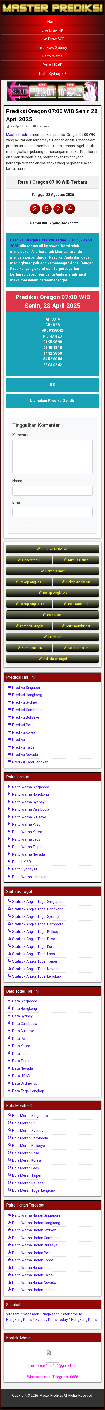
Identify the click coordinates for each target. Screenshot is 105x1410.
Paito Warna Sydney (28, 802)
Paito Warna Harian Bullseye (34, 1245)
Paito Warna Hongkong (30, 794)
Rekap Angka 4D (31, 604)
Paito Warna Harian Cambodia (35, 1238)
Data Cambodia (24, 1024)
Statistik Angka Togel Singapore (37, 901)
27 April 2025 (20, 126)
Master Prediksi (18, 135)
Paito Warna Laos (25, 839)
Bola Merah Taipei (26, 1175)
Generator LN (31, 560)
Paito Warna (52, 56)
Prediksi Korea (23, 732)
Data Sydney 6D (24, 1083)
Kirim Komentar (27, 525)
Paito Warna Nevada (28, 854)
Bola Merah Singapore (29, 1116)
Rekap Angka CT (31, 582)
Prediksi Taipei (23, 747)
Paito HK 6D (52, 65)
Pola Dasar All (77, 604)
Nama (17, 481)
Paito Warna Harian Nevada (33, 1283)
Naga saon (51, 1314)
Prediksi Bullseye (25, 717)
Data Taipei (20, 1061)
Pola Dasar (54, 615)
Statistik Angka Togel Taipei (34, 961)
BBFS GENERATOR (54, 549)
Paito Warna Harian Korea (32, 1260)
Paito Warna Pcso (26, 824)
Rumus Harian (77, 560)
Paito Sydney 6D (52, 73)
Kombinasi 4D (31, 648)
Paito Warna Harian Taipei (32, 1275)
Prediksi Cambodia (26, 710)
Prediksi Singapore (26, 688)
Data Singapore (24, 1001)
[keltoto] (52, 92)
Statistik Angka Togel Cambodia (37, 924)
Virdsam (13, 1314)
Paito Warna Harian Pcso (31, 1253)
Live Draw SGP (53, 39)
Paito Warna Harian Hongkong (35, 1223)
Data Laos (19, 1054)
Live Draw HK (52, 30)
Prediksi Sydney (24, 702)
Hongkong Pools (84, 1320)
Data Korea (20, 1046)
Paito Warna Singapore (30, 787)
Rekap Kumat (55, 571)
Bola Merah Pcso (25, 1153)
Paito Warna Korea (26, 832)
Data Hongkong (24, 1009)
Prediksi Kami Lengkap (29, 762)
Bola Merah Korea (26, 1160)
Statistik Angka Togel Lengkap (36, 976)
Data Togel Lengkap (27, 1091)
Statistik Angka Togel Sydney (35, 916)
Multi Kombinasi (77, 626)
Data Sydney (22, 1016)
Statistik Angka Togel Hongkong (37, 909)
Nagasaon (31, 1314)
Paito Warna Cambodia (30, 809)
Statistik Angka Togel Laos (33, 954)
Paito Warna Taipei (26, 847)
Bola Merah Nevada (27, 1183)
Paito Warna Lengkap (28, 877)
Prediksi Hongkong (26, 695)
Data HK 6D (20, 1076)
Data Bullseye (22, 1031)
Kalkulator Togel (55, 659)
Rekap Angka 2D (54, 593)
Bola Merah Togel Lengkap (33, 1190)
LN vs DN (55, 637)
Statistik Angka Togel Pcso (33, 939)
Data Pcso (20, 1039)
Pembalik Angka (31, 626)
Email (16, 502)
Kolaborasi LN (78, 648)
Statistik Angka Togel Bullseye (36, 931)
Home (52, 21)
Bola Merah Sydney (27, 1131)
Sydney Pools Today (51, 1320)
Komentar (44, 126)
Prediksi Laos (22, 740)
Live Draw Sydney (52, 47)
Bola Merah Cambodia (29, 1138)
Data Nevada (22, 1068)
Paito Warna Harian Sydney (33, 1230)
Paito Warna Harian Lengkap (34, 1290)
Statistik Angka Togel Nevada (35, 969)
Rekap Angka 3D (77, 582)
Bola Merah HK (23, 1123)
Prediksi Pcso (22, 725)
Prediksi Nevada (24, 755)
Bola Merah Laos (25, 1168)
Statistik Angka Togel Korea (34, 946)
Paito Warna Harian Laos (31, 1268)
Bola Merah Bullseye (28, 1146)
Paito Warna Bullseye (28, 817)
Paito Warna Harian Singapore (35, 1215)
